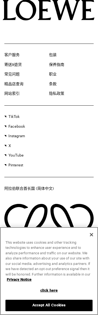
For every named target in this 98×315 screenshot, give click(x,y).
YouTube (16, 155)
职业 (53, 74)
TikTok (14, 117)
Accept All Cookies (49, 305)
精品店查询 (13, 84)
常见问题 (12, 74)
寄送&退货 (13, 65)
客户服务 (12, 55)
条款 (53, 84)
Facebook (16, 127)
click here (49, 290)
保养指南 (56, 65)
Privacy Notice (19, 280)
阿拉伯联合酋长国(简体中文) (29, 189)
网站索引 (12, 94)
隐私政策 (56, 94)
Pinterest (15, 165)
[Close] (91, 235)
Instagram (16, 136)
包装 (53, 55)
